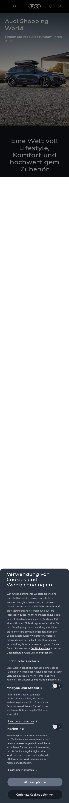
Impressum (45, 652)
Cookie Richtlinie (40, 648)
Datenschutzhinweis (18, 652)
